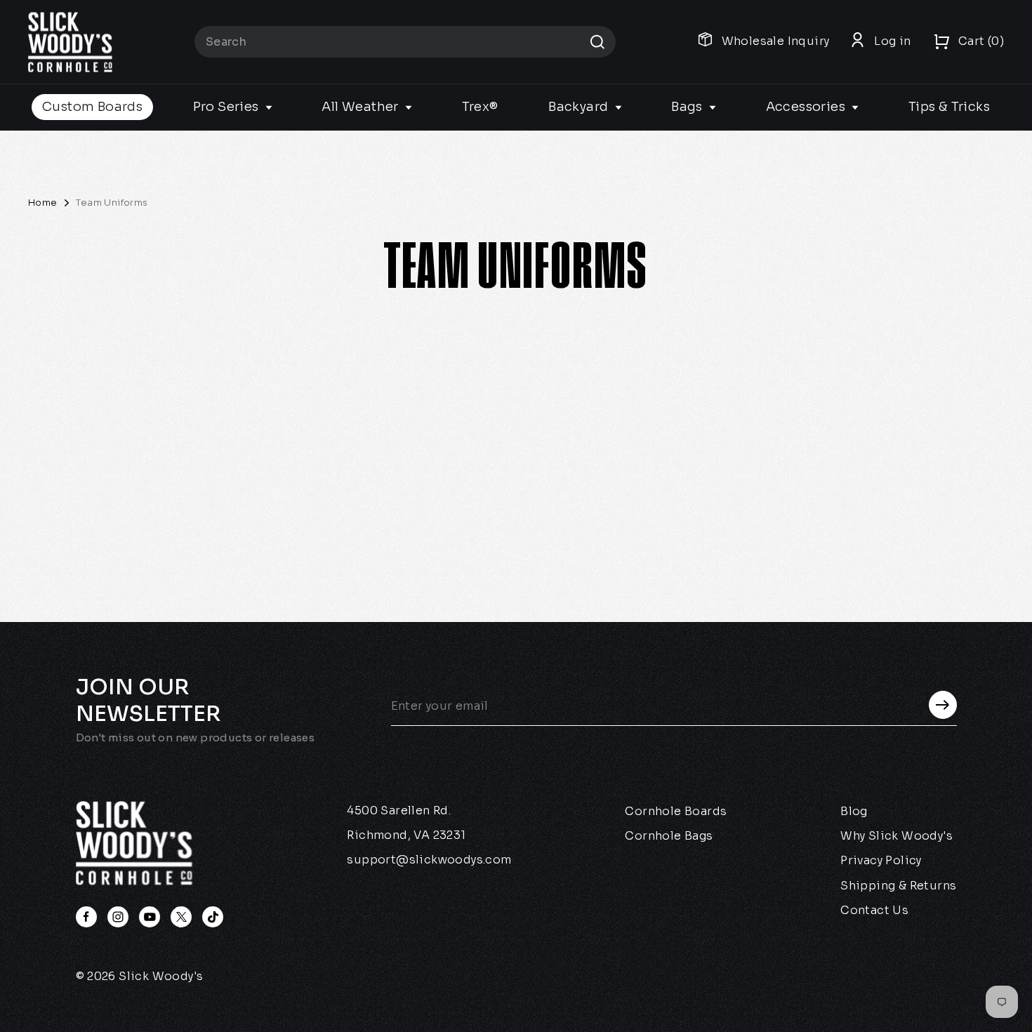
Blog (854, 811)
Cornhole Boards (676, 811)
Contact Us (874, 910)
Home (43, 203)
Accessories (807, 106)
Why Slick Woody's (896, 835)
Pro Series (227, 106)
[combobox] (405, 42)
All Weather (362, 106)
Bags (688, 106)
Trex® (480, 106)
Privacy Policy (881, 860)
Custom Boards (92, 106)
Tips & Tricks (949, 106)
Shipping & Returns (898, 885)
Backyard (579, 106)
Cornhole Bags (669, 835)
